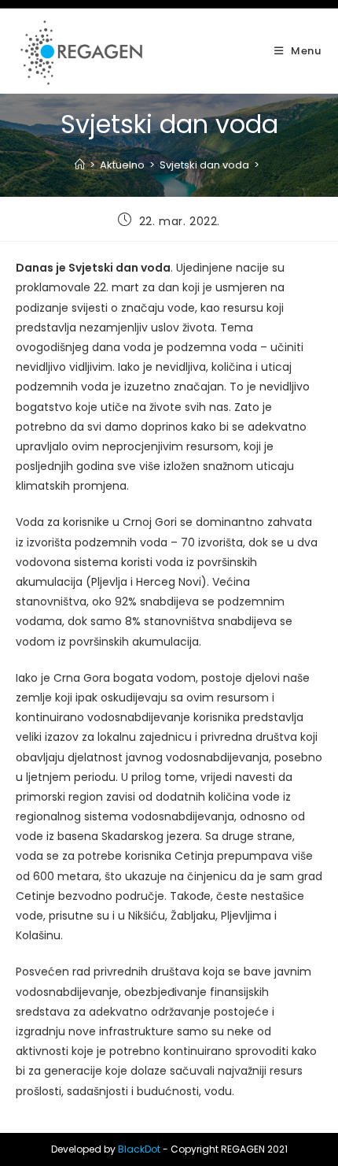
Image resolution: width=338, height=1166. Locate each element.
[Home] (80, 164)
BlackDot (139, 1149)
